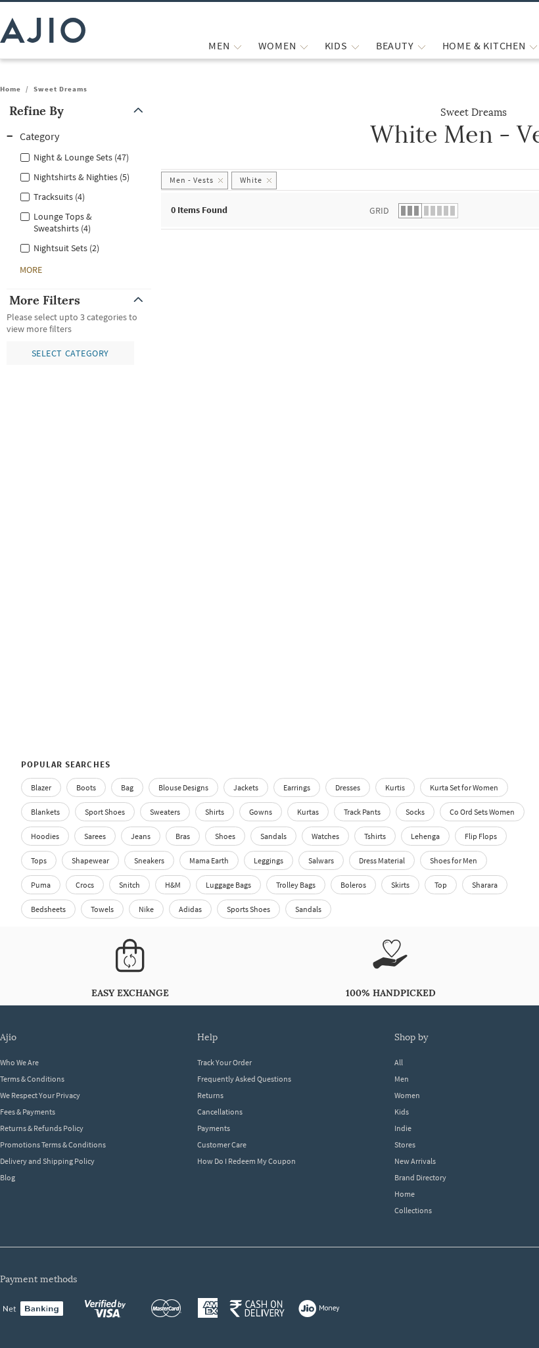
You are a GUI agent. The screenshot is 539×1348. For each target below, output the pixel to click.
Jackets (245, 787)
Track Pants (362, 812)
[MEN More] (237, 46)
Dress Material (382, 860)
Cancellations (220, 1112)
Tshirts (375, 836)
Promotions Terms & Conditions (53, 1144)
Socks (415, 812)
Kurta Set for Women (464, 787)
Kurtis (395, 787)
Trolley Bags (296, 885)
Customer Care (221, 1144)
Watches (325, 836)
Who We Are (19, 1062)
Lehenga (425, 836)
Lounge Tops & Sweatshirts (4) (63, 222)
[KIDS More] (355, 46)
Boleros (353, 885)
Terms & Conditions (32, 1079)
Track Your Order (224, 1062)
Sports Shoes (248, 909)
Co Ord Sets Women (482, 812)
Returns (210, 1095)
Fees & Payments (27, 1112)
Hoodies (45, 836)
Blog (7, 1177)
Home (10, 88)
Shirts (214, 812)
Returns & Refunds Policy (41, 1128)
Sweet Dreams (60, 88)
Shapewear (90, 860)
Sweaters (165, 812)
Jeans (141, 836)
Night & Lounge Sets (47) (81, 157)
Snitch (129, 885)
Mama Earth (209, 860)
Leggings (268, 860)
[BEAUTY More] (421, 46)
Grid (379, 210)
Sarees (95, 836)
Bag (127, 787)
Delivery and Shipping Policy (47, 1161)
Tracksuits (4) (59, 197)
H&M (173, 885)
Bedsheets (48, 909)
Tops (39, 860)
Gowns (260, 812)
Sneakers (149, 860)
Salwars (321, 860)
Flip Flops (481, 836)
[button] (79, 110)
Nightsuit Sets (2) (66, 248)
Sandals (273, 836)
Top (440, 885)
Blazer (41, 787)
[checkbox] (78, 156)
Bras (183, 836)
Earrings (296, 787)
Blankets (45, 812)
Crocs (85, 885)
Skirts (400, 885)
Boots (86, 787)
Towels (102, 909)
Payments (213, 1128)
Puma (41, 885)
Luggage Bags (228, 885)
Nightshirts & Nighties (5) (81, 177)
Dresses (347, 787)
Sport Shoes (105, 812)
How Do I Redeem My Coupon (246, 1161)
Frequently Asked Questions (244, 1079)
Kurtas (308, 812)
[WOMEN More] (304, 46)
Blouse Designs (183, 787)
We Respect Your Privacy (40, 1095)
